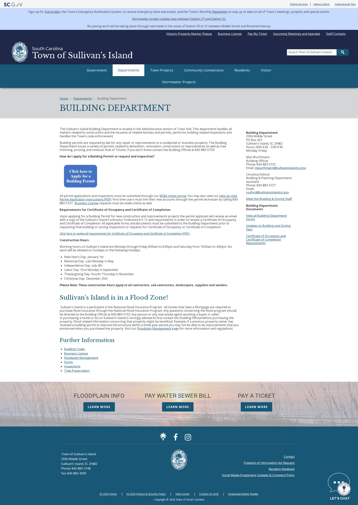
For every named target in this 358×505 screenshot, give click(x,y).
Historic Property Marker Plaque (189, 34)
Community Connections (204, 70)
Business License (230, 34)
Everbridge (52, 12)
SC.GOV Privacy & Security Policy (146, 494)
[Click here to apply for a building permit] (80, 189)
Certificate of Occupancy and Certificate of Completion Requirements (266, 239)
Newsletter (220, 12)
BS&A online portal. (173, 196)
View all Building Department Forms (266, 217)
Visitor (266, 70)
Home (64, 98)
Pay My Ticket (257, 34)
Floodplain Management (154, 328)
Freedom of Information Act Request (269, 463)
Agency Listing (321, 4)
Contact (289, 457)
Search (343, 52)
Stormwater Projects (179, 82)
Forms (68, 362)
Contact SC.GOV (209, 494)
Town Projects (161, 70)
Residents (242, 70)
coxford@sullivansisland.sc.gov (267, 192)
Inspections (72, 366)
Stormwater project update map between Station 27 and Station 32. (179, 19)
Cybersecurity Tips (345, 4)
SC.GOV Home (108, 494)
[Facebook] (176, 439)
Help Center (182, 494)
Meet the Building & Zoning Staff (269, 199)
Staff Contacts (336, 34)
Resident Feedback (282, 469)
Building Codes (74, 349)
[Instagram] (189, 439)
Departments (128, 70)
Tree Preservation (77, 371)
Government (97, 70)
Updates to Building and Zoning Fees (268, 227)
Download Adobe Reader (243, 494)
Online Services (299, 4)
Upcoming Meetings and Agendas (296, 34)
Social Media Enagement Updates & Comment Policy (258, 475)
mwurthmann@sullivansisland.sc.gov (280, 168)
